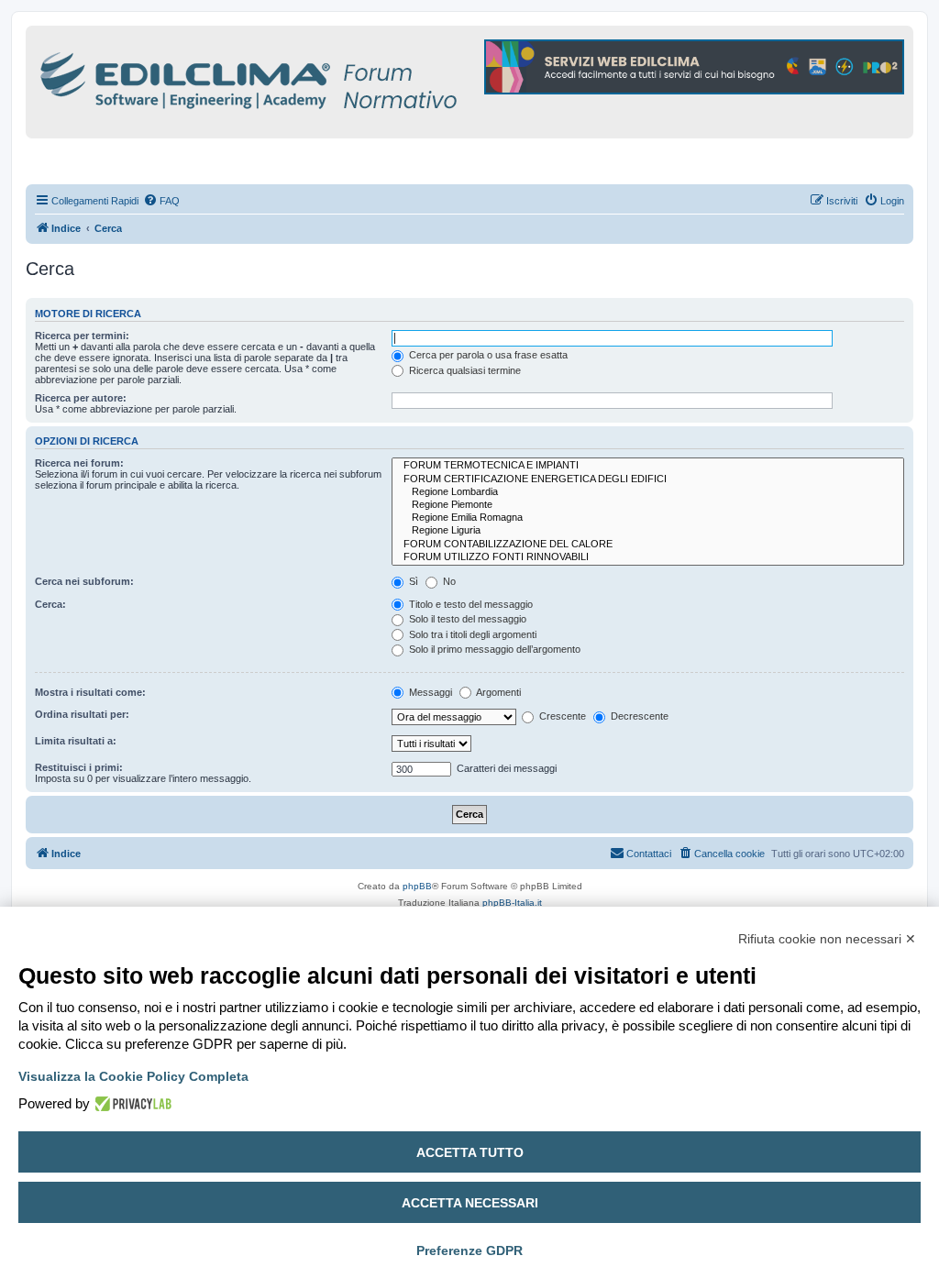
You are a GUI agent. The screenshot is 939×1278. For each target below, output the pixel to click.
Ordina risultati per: (82, 714)
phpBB (417, 886)
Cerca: (50, 604)
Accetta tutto (470, 1152)
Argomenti (497, 692)
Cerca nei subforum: (84, 581)
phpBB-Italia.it (512, 903)
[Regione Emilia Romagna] (647, 518)
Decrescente (638, 716)
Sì (412, 581)
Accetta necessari (470, 1202)
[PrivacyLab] (130, 1104)
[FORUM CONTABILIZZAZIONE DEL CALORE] (647, 544)
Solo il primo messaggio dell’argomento (493, 649)
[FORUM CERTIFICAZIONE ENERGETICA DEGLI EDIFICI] (647, 479)
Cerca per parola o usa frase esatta (487, 354)
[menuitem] (161, 201)
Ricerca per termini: (82, 335)
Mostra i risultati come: (90, 692)
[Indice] (328, 77)
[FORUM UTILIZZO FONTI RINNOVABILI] (647, 557)
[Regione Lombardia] (647, 492)
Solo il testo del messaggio (466, 618)
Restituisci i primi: (79, 767)
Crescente (561, 716)
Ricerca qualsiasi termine (463, 370)
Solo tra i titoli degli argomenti (471, 634)
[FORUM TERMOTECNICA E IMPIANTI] (647, 465)
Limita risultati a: (75, 740)
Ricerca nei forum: (79, 462)
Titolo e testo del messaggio (469, 604)
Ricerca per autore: (81, 397)
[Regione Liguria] (647, 530)
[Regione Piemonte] (647, 505)
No (448, 581)
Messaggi (429, 692)
